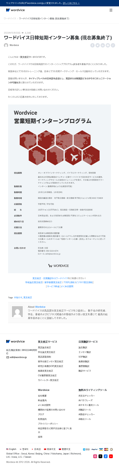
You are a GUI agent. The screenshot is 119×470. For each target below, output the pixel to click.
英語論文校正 (44, 347)
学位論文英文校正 (46, 352)
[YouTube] (111, 456)
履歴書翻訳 (84, 366)
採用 (40, 437)
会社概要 (42, 395)
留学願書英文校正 (53, 282)
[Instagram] (95, 456)
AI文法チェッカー (87, 395)
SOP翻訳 (83, 357)
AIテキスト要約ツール (89, 405)
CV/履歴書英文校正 (47, 375)
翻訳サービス (85, 371)
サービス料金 (53, 286)
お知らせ (18, 297)
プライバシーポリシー (48, 424)
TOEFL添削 (69, 282)
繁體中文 (66, 449)
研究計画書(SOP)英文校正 (50, 366)
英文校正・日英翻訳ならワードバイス (50, 278)
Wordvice (40, 306)
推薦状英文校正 (45, 371)
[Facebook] (106, 456)
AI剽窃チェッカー (87, 414)
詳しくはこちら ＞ (71, 3)
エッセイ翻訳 (85, 352)
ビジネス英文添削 (84, 282)
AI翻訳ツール (85, 409)
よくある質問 (67, 286)
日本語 (37, 449)
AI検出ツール (85, 419)
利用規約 (42, 419)
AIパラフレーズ (86, 400)
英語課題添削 (44, 357)
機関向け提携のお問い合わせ (51, 409)
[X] (100, 456)
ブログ (41, 414)
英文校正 (27, 297)
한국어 (25, 449)
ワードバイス (10, 18)
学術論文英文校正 (34, 282)
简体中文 (51, 449)
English (12, 449)
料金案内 (42, 400)
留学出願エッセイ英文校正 (50, 361)
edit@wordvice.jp (18, 357)
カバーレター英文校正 (48, 380)
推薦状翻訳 (84, 361)
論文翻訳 (83, 347)
